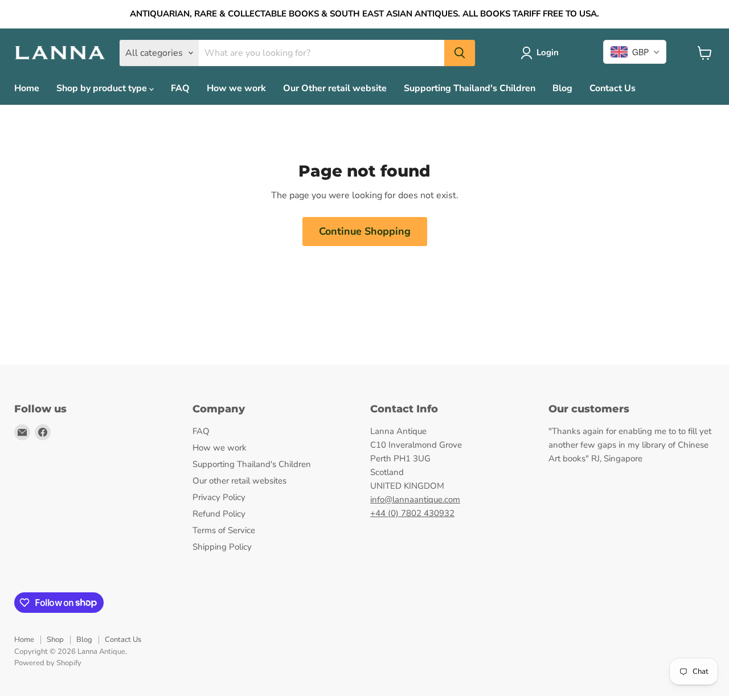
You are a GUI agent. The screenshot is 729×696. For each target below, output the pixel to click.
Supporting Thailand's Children (469, 88)
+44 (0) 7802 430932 (412, 513)
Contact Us (612, 88)
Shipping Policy (222, 546)
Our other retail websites (239, 480)
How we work (236, 88)
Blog (562, 88)
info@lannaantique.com (415, 499)
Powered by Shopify (47, 663)
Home (26, 88)
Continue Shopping (365, 231)
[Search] (459, 53)
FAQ (180, 88)
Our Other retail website (335, 88)
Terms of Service (224, 530)
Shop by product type (102, 88)
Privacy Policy (219, 497)
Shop (55, 639)
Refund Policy (219, 513)
